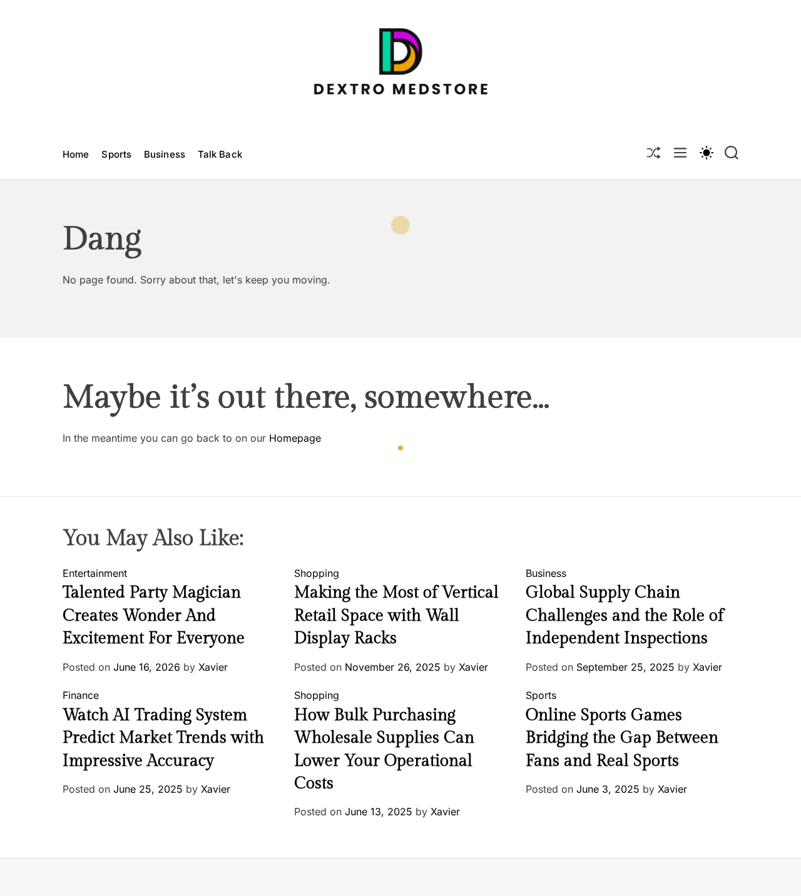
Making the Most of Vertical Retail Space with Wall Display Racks (396, 615)
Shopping (316, 573)
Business (164, 154)
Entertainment (95, 573)
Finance (81, 695)
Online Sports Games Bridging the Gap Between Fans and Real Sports (622, 738)
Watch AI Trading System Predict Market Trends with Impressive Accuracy (163, 738)
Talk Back (220, 154)
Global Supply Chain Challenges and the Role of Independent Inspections (624, 615)
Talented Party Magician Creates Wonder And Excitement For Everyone (154, 615)
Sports (116, 154)
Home (76, 154)
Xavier (213, 667)
